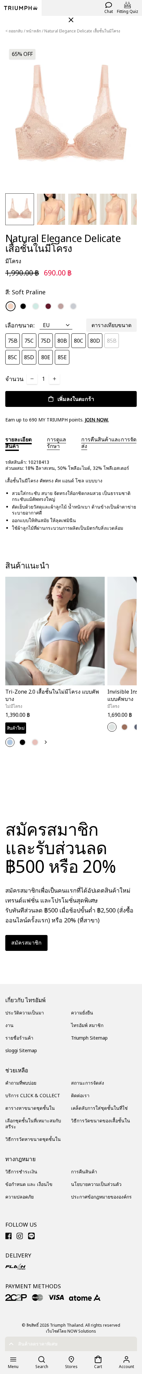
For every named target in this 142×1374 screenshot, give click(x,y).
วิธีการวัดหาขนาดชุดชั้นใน (33, 1139)
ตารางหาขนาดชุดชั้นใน (30, 1108)
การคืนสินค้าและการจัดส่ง (108, 443)
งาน (9, 1025)
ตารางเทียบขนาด (111, 325)
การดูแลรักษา (56, 443)
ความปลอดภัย (19, 1197)
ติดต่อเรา (80, 1095)
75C (29, 340)
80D (95, 340)
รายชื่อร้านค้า (19, 1038)
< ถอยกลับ (14, 31)
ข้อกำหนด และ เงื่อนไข (29, 1184)
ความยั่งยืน (82, 1012)
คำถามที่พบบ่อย (20, 1083)
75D (46, 340)
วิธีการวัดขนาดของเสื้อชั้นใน (100, 1120)
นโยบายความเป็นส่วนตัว (96, 1184)
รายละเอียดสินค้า (18, 443)
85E (62, 357)
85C (12, 357)
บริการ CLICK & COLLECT (32, 1095)
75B (13, 340)
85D (29, 357)
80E (45, 357)
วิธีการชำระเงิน (21, 1171)
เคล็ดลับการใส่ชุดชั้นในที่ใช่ (99, 1108)
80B (62, 340)
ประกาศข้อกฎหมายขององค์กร (101, 1197)
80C (78, 340)
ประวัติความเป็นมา (24, 1012)
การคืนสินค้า (84, 1171)
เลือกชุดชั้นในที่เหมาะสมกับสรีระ (33, 1123)
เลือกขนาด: (20, 325)
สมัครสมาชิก (26, 942)
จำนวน (14, 379)
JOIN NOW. (97, 420)
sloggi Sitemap (21, 1050)
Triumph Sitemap (89, 1038)
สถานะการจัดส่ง (87, 1083)
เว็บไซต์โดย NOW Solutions (71, 1331)
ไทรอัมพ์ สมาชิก (87, 1025)
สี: (25, 292)
